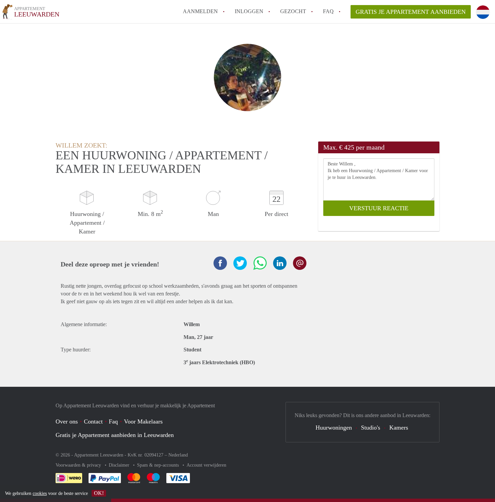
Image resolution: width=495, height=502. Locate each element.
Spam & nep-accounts (158, 465)
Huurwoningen (334, 427)
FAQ (328, 11)
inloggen (249, 11)
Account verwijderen (206, 465)
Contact (93, 421)
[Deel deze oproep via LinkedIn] (280, 263)
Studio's (370, 427)
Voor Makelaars (143, 421)
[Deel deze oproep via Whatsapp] (260, 263)
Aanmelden (200, 11)
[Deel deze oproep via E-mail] (299, 263)
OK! (99, 493)
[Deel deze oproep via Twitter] (240, 263)
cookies (40, 493)
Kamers (398, 427)
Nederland (178, 455)
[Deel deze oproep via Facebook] (220, 263)
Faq (113, 421)
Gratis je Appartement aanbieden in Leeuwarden (115, 435)
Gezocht (293, 11)
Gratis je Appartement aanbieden (411, 11)
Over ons (67, 421)
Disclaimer (120, 465)
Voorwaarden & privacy (79, 465)
